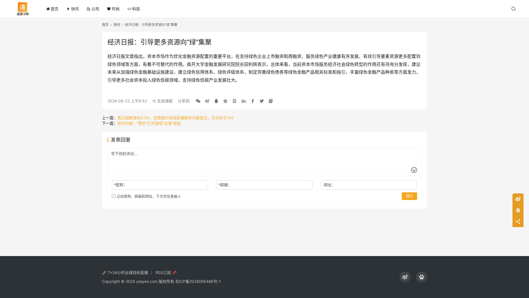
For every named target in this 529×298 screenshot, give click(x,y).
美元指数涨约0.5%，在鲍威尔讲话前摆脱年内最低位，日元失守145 (175, 117)
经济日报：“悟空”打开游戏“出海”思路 (149, 123)
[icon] (405, 277)
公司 (95, 8)
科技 (136, 8)
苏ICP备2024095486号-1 (198, 281)
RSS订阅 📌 (166, 272)
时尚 (116, 8)
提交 (409, 196)
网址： (329, 184)
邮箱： (225, 184)
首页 (54, 8)
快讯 (75, 8)
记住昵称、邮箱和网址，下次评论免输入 (148, 196)
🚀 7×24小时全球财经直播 (125, 272)
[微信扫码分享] (198, 101)
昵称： (120, 184)
